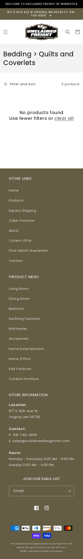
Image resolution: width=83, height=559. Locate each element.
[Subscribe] (69, 491)
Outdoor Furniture (24, 379)
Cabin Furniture (22, 220)
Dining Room (19, 298)
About (14, 230)
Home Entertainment (26, 349)
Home (14, 190)
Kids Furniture (20, 369)
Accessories (19, 338)
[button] (5, 32)
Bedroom (16, 308)
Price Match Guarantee (28, 250)
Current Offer (20, 240)
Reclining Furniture (24, 318)
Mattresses (18, 328)
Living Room (19, 288)
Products (16, 200)
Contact (16, 261)
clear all (63, 118)
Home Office (20, 359)
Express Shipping (22, 210)
